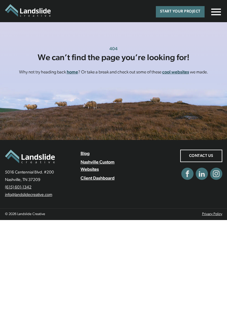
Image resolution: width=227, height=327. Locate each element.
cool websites (175, 72)
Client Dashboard (98, 178)
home (72, 72)
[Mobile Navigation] (215, 12)
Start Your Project (180, 11)
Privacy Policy (212, 214)
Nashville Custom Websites (98, 166)
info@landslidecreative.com (28, 195)
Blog (85, 154)
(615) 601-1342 (18, 187)
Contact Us (201, 156)
